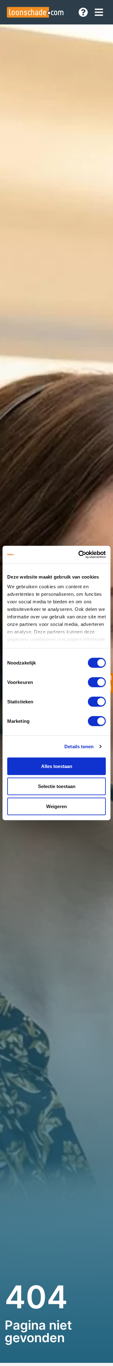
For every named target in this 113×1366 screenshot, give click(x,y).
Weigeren (56, 806)
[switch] (97, 682)
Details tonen (79, 746)
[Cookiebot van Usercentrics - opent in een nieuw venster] (80, 555)
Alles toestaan (56, 766)
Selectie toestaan (56, 786)
